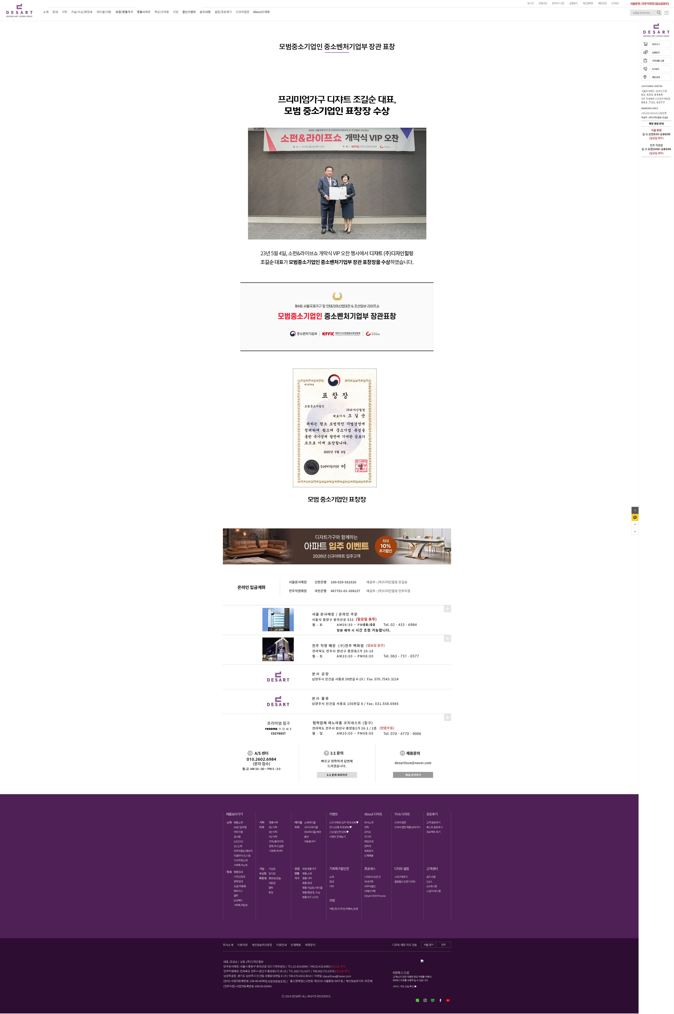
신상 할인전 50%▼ (339, 832)
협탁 (236, 895)
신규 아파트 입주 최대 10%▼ (343, 822)
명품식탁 (273, 822)
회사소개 (368, 822)
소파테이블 (310, 822)
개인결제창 (588, 3)
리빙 (176, 12)
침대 (55, 12)
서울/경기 (429, 944)
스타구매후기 (401, 877)
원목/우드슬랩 (276, 846)
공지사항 (430, 877)
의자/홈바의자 (276, 841)
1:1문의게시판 (433, 891)
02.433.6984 (652, 94)
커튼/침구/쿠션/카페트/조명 (343, 908)
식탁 (64, 12)
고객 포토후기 (433, 822)
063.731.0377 (653, 102)
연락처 (367, 846)
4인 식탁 (273, 836)
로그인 (530, 3)
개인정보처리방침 (262, 945)
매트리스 (238, 891)
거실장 (272, 868)
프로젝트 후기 (433, 832)
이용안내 (281, 945)
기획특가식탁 (276, 851)
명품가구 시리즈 (310, 897)
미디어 (367, 836)
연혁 (366, 827)
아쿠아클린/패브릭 (243, 851)
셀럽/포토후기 (223, 12)
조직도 (367, 832)
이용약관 (242, 945)
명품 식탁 (307, 878)
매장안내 (602, 3)
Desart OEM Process (375, 896)
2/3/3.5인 (238, 841)
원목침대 (238, 881)
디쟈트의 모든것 (372, 877)
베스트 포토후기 (434, 827)
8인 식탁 (273, 827)
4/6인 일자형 (240, 827)
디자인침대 (239, 876)
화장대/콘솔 (275, 878)
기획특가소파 (240, 865)
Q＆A (429, 881)
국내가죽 (368, 881)
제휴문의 (368, 851)
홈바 (306, 836)
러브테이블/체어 (312, 832)
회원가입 (543, 3)
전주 (443, 944)
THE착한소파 (240, 860)
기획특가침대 (240, 905)
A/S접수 (615, 3)
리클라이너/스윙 (242, 855)
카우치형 (238, 832)
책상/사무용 (161, 12)
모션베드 (238, 900)
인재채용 (368, 855)
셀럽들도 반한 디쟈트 (404, 881)
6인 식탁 (273, 832)
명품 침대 (307, 883)
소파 (46, 12)
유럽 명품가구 (309, 868)
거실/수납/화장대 (81, 12)
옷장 (271, 892)
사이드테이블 (311, 827)
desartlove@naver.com (337, 976)
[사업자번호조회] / (277, 981)
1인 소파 (238, 846)
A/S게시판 (431, 886)
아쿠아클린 (370, 886)
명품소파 (238, 822)
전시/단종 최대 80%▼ (340, 827)
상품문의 (573, 3)
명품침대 (238, 872)
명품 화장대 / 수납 (311, 892)
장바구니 (557, 3)
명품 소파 (307, 873)
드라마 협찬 (400, 822)
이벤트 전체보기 (337, 836)
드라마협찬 (243, 12)
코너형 (237, 836)
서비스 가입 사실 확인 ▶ (405, 986)
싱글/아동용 (240, 886)
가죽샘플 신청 (658, 60)
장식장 (272, 873)
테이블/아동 (104, 12)
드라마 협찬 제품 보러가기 (407, 827)
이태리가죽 (370, 891)
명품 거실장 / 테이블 (312, 887)
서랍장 (272, 883)
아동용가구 (310, 841)
